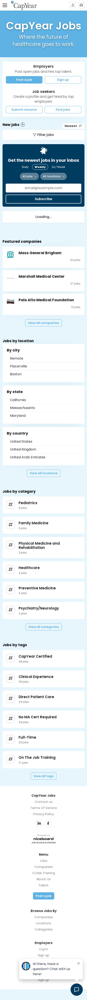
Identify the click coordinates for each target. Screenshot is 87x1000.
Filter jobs (45, 134)
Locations (43, 923)
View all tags (43, 776)
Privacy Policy (43, 814)
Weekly (40, 167)
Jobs (43, 860)
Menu (6, 5)
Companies (43, 867)
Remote (16, 358)
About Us (43, 879)
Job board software (43, 843)
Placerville (18, 366)
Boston (16, 374)
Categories (44, 929)
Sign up (63, 80)
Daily (25, 167)
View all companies (43, 323)
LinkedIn (39, 823)
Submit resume (24, 109)
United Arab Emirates (27, 457)
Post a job (24, 80)
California (18, 399)
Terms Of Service (43, 808)
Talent (43, 885)
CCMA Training (43, 873)
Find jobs (63, 109)
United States (21, 441)
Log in (43, 949)
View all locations (44, 473)
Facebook (48, 823)
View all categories (43, 627)
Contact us (44, 801)
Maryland (18, 415)
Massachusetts (22, 407)
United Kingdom (23, 449)
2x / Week (58, 167)
